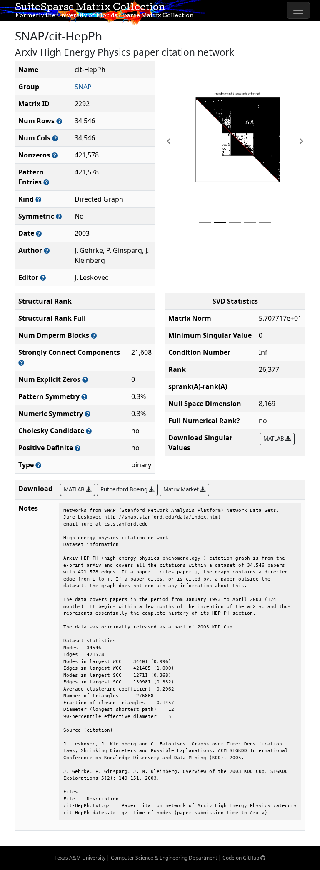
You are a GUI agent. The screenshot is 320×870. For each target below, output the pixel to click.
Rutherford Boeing (124, 489)
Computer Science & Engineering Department (164, 857)
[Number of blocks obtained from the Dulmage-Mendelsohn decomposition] (94, 335)
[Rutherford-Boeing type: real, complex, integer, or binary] (38, 465)
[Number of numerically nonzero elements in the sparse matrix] (55, 155)
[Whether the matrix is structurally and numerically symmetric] (59, 216)
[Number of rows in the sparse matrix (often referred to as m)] (59, 121)
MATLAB (274, 438)
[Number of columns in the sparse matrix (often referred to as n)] (55, 138)
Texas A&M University (80, 857)
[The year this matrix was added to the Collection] (39, 233)
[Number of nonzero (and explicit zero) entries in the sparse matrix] (46, 182)
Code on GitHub (241, 857)
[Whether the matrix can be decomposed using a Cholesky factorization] (89, 431)
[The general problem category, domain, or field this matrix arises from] (38, 199)
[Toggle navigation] (298, 10)
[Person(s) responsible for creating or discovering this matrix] (47, 250)
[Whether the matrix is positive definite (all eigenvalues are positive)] (77, 448)
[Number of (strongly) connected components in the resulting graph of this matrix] (21, 362)
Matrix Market (181, 489)
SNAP (83, 86)
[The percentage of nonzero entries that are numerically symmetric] (87, 414)
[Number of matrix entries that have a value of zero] (85, 380)
